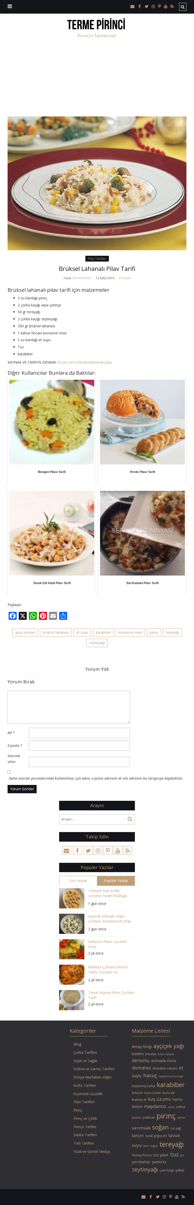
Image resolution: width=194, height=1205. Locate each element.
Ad (11, 732)
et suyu (82, 632)
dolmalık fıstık (163, 1060)
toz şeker (161, 1154)
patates (136, 1117)
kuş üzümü (159, 1099)
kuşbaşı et (139, 1099)
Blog (77, 1044)
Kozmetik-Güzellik (88, 1093)
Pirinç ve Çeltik (85, 1118)
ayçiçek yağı (168, 1046)
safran (181, 1117)
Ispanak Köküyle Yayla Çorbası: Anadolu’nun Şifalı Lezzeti (109, 919)
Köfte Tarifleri (85, 1085)
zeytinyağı (97, 642)
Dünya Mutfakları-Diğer (93, 1077)
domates (141, 1068)
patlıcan (149, 1117)
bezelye (150, 1054)
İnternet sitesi (14, 758)
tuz (174, 1154)
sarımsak (141, 1128)
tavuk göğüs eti (156, 1136)
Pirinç (78, 1110)
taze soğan (150, 1146)
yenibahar (141, 1161)
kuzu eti (168, 1092)
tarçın (138, 1135)
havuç (150, 1075)
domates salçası (165, 1068)
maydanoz (155, 1106)
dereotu (140, 1060)
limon (137, 1106)
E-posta (15, 745)
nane (171, 1107)
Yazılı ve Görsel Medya (92, 1151)
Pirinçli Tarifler (85, 1126)
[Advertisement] (97, 78)
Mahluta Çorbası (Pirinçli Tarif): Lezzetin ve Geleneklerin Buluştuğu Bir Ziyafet (109, 970)
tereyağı (172, 632)
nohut (180, 1106)
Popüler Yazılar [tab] (116, 880)
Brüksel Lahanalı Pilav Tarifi (97, 268)
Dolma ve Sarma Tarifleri (94, 1068)
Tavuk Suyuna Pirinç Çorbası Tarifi (111, 995)
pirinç (154, 632)
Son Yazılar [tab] (78, 880)
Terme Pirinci (81, 278)
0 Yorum (125, 278)
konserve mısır (130, 632)
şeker (180, 1170)
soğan (160, 1127)
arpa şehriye (25, 632)
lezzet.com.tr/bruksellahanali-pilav (84, 362)
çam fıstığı (167, 1170)
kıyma (177, 1099)
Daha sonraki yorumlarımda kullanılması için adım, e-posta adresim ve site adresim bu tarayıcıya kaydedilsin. (96, 778)
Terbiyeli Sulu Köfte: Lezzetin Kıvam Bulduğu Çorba (107, 894)
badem (138, 1053)
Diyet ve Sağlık (85, 1060)
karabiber (103, 632)
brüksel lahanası (56, 632)
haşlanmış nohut (143, 1086)
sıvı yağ (175, 1128)
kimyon (137, 1092)
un (182, 1155)
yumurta (159, 1161)
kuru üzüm (152, 1092)
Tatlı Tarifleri (84, 1143)
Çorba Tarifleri (85, 1052)
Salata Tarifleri (85, 1134)
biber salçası (166, 1054)
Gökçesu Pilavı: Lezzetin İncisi (107, 944)
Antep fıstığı (142, 1046)
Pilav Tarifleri (97, 259)
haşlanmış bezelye (170, 1076)
